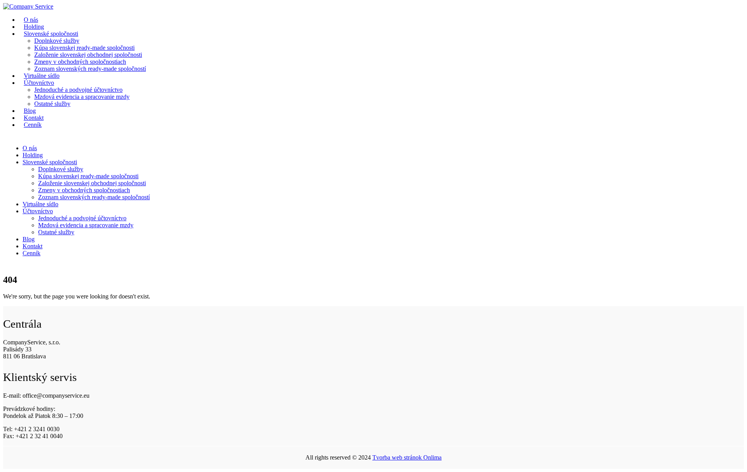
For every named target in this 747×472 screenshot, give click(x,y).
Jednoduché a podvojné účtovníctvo (78, 89)
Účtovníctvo (39, 82)
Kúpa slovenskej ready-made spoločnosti (84, 47)
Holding (33, 155)
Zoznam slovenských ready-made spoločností (90, 68)
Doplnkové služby (56, 40)
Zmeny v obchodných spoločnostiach (80, 61)
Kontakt (32, 246)
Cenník (33, 124)
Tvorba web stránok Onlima (407, 457)
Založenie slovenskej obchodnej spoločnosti (88, 54)
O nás (30, 148)
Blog (29, 239)
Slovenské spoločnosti (51, 33)
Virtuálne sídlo (40, 204)
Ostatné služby (52, 103)
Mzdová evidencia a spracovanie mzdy (82, 96)
